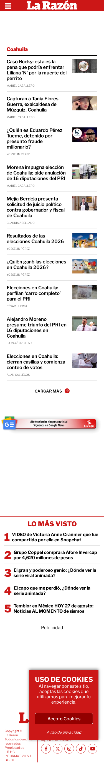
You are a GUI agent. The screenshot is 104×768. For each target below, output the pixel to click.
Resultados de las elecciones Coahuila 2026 (35, 238)
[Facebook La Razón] (46, 749)
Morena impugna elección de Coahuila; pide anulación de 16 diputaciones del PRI (36, 172)
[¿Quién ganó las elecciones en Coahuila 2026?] (84, 266)
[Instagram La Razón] (69, 749)
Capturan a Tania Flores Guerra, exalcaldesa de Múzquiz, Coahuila (33, 104)
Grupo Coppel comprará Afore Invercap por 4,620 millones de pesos (55, 555)
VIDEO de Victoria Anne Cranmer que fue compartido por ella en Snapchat (55, 537)
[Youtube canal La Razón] (92, 749)
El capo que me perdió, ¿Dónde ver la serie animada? (52, 590)
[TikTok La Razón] (81, 749)
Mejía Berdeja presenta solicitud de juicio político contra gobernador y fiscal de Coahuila (36, 207)
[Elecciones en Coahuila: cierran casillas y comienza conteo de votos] (84, 360)
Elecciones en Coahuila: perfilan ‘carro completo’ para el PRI (34, 293)
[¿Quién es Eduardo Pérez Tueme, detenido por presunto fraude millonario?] (84, 134)
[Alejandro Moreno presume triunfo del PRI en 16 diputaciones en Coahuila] (84, 323)
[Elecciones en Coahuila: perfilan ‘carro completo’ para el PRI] (84, 292)
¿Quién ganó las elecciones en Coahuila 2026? (36, 264)
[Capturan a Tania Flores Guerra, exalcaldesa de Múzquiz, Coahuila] (84, 103)
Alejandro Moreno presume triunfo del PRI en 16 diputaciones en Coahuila (37, 327)
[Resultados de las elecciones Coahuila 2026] (84, 240)
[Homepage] (52, 5)
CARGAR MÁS (48, 391)
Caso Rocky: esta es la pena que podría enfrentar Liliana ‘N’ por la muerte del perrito (37, 70)
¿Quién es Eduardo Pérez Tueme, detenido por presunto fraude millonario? (34, 138)
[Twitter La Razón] (57, 749)
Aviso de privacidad (64, 732)
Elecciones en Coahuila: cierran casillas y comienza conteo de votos (36, 361)
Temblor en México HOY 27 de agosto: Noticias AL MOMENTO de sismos (53, 608)
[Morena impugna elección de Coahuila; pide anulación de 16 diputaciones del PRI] (84, 171)
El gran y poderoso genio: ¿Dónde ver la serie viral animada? (55, 573)
